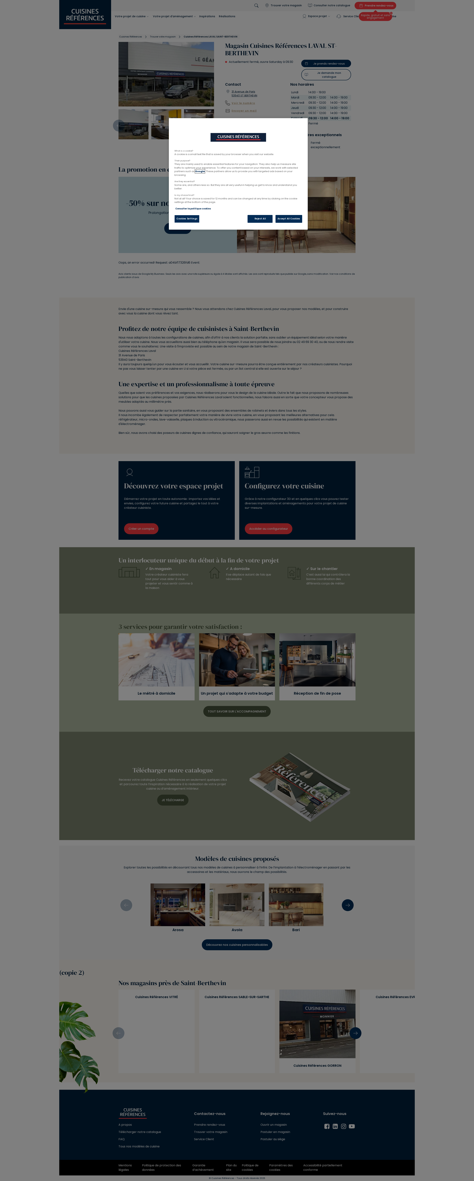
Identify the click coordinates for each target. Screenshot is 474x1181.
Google (200, 171)
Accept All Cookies (289, 218)
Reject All (260, 218)
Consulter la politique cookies (193, 208)
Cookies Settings (186, 218)
